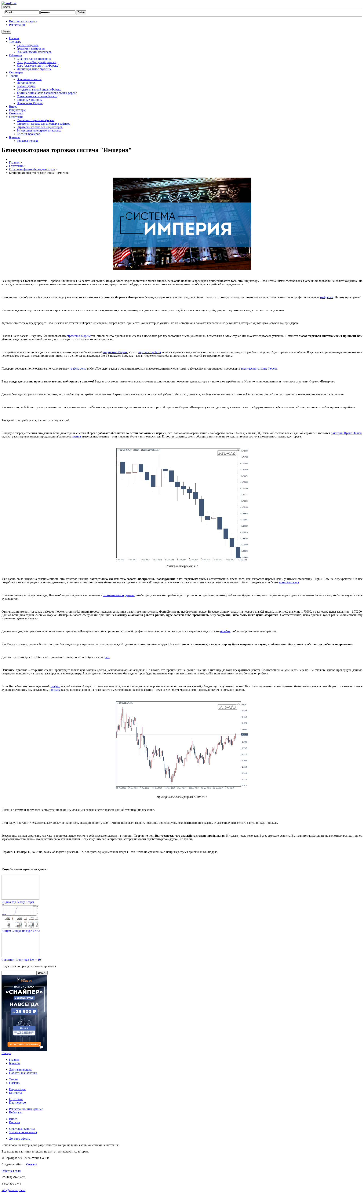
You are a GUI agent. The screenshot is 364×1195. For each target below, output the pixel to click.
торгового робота (149, 352)
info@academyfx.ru (13, 1190)
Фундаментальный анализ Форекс (39, 89)
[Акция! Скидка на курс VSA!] (20, 927)
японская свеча (289, 582)
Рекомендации (26, 86)
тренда (76, 436)
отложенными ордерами (119, 595)
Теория (13, 75)
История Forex (26, 82)
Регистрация (17, 24)
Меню (6, 31)
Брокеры (14, 137)
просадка (54, 689)
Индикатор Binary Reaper (18, 902)
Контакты (15, 1092)
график (55, 686)
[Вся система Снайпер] (24, 1049)
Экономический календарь (34, 51)
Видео (13, 106)
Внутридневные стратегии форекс (39, 130)
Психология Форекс (30, 103)
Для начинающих (20, 1069)
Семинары (16, 72)
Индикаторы (17, 110)
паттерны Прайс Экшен (346, 433)
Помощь (14, 1082)
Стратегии (16, 116)
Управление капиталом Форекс (37, 96)
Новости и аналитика (23, 1073)
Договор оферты (20, 1138)
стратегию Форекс (79, 335)
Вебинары (15, 1112)
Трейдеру (15, 41)
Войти (6, 7)
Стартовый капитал (22, 1128)
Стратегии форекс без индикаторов (40, 127)
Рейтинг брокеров (28, 133)
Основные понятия (29, 79)
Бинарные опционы (29, 99)
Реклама (14, 1122)
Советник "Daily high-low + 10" (22, 959)
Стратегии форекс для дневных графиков (43, 123)
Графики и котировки (31, 48)
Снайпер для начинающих (34, 58)
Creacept (31, 1164)
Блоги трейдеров (27, 45)
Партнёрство (17, 1102)
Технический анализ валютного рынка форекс (47, 92)
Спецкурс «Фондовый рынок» (36, 62)
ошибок (225, 631)
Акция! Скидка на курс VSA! (21, 930)
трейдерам (326, 297)
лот (107, 657)
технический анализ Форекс (259, 368)
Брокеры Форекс (27, 140)
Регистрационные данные (26, 1109)
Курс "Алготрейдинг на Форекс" (38, 65)
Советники (16, 113)
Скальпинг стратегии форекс (35, 120)
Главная (14, 38)
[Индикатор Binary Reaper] (20, 898)
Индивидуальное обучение (34, 69)
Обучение (15, 55)
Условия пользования (23, 1132)
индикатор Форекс (115, 352)
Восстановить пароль (23, 21)
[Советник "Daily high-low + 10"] (20, 956)
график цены (78, 368)
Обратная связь (11, 1170)
